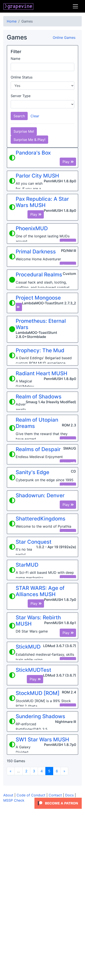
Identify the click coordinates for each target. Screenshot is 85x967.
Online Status (21, 77)
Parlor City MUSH (37, 176)
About (8, 795)
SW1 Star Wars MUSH (42, 739)
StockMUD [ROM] (38, 693)
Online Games (64, 37)
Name (15, 58)
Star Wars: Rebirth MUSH (38, 620)
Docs (69, 795)
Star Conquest (33, 542)
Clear (35, 116)
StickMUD (28, 647)
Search (19, 116)
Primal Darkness (36, 251)
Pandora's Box (33, 153)
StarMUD (27, 565)
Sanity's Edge (32, 472)
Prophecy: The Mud (40, 350)
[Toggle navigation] (75, 6)
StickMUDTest (33, 670)
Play (67, 162)
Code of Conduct (31, 795)
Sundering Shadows (40, 716)
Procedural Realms (39, 274)
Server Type (21, 96)
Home (12, 21)
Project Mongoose (38, 298)
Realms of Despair (38, 449)
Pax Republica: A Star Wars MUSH (42, 202)
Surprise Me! (24, 131)
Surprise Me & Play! (29, 139)
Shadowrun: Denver (40, 495)
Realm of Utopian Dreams (37, 423)
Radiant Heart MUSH (41, 373)
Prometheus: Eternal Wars (41, 324)
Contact (55, 795)
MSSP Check (13, 800)
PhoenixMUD (32, 228)
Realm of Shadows (38, 396)
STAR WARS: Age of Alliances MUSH (40, 591)
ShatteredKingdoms (40, 518)
